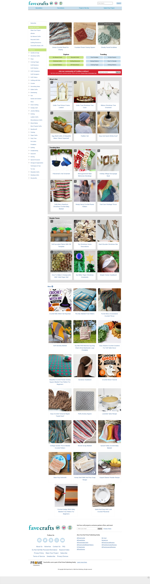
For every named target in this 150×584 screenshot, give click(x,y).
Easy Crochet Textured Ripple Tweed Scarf (60, 415)
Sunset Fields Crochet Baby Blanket (110, 447)
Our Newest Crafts (36, 36)
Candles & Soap (35, 53)
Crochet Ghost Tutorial (109, 380)
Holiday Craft (34, 108)
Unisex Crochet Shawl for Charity (60, 48)
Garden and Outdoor (36, 98)
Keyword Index (64, 550)
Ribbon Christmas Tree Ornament (108, 106)
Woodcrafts (34, 178)
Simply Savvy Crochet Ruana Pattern (85, 205)
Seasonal (33, 153)
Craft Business (35, 65)
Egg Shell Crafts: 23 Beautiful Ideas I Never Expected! (61, 137)
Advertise (47, 546)
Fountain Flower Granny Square (85, 47)
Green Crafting (34, 105)
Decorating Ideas (35, 86)
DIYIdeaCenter (81, 547)
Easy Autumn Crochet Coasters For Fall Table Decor (109, 347)
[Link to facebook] (39, 540)
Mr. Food (104, 538)
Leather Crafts (34, 117)
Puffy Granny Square (85, 414)
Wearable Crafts (35, 172)
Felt (32, 95)
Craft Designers (35, 74)
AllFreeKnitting (81, 540)
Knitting (33, 114)
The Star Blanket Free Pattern (84, 314)
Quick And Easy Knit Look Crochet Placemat (103, 510)
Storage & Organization (37, 163)
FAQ (63, 546)
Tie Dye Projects (112, 57)
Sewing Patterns (94, 61)
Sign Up (118, 72)
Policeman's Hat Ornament (61, 174)
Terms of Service (39, 556)
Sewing (33, 156)
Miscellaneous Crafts (36, 120)
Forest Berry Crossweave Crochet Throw (109, 315)
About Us (39, 546)
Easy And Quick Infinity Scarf (108, 136)
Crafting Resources (36, 42)
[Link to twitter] (45, 540)
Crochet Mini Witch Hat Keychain (60, 314)
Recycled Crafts (35, 39)
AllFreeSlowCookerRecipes (109, 545)
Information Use (92, 73)
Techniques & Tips (36, 166)
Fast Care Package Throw (108, 204)
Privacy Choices (62, 556)
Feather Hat (85, 136)
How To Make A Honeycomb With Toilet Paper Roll (61, 276)
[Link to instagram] (56, 540)
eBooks (33, 33)
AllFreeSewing (81, 549)
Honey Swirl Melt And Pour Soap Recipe (84, 479)
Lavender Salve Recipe (109, 414)
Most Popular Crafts (36, 126)
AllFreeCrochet (81, 538)
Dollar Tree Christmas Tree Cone (85, 106)
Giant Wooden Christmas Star (108, 244)
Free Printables (94, 57)
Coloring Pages (35, 62)
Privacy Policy (84, 73)
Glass (32, 101)
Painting (33, 132)
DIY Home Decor (75, 64)
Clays (32, 59)
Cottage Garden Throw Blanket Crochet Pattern (60, 447)
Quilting (33, 147)
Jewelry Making (35, 111)
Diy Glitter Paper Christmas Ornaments (85, 276)
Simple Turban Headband (108, 275)
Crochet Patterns (57, 64)
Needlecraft (34, 129)
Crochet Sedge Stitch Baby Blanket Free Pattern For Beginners (66, 511)
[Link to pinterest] (51, 540)
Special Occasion (35, 160)
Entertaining (34, 92)
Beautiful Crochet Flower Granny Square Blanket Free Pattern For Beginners (60, 382)
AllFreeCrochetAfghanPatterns (85, 545)
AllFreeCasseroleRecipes (109, 547)
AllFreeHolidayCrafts (82, 542)
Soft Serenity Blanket (60, 346)
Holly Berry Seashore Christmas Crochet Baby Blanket (61, 206)
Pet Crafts (33, 141)
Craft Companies (35, 71)
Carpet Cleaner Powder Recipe (110, 477)
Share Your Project (36, 30)
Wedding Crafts (35, 175)
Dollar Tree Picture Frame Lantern (61, 106)
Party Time (33, 138)
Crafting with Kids (35, 80)
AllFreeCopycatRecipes (108, 542)
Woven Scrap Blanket (85, 446)
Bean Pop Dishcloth (60, 477)
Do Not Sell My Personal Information (44, 550)
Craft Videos (34, 77)
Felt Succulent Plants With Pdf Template (61, 245)
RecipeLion (105, 540)
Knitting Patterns (112, 64)
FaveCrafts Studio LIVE (37, 45)
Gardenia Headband (84, 380)
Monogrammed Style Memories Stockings (85, 175)
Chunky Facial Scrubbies (109, 47)
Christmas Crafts (35, 56)
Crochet (33, 83)
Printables (33, 144)
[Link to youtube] (62, 540)
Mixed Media (34, 123)
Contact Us (56, 546)
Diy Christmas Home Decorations (84, 245)
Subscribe (33, 23)
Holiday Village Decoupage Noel (108, 175)
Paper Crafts (34, 135)
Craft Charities (34, 68)
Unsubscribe (51, 556)
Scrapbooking (34, 150)
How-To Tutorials (112, 61)
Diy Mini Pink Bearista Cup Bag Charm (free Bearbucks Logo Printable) (85, 348)
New (49, 286)
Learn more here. (82, 562)
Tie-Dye (33, 169)
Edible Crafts (34, 89)
